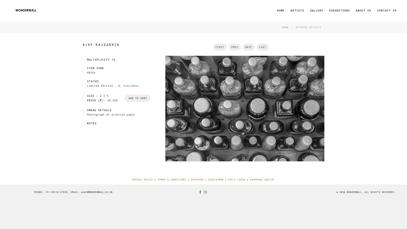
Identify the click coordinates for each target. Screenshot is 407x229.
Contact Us (387, 10)
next (248, 47)
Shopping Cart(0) (262, 179)
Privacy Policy (142, 179)
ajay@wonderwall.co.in (97, 192)
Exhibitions (339, 10)
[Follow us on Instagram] (205, 192)
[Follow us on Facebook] (200, 192)
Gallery (316, 10)
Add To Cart (137, 98)
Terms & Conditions (172, 179)
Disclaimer (216, 179)
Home (280, 10)
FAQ (230, 179)
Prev (234, 47)
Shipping (197, 179)
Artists (297, 10)
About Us (363, 10)
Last (262, 47)
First (220, 47)
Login (241, 179)
